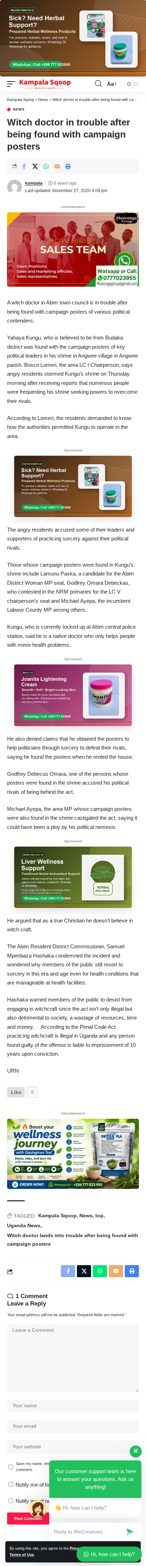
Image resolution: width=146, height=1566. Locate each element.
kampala (34, 183)
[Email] (57, 166)
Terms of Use (22, 1555)
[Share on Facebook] (24, 166)
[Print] (68, 166)
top (99, 1215)
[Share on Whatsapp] (46, 166)
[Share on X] (35, 166)
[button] (13, 84)
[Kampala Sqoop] (45, 84)
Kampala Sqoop (57, 1215)
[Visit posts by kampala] (14, 187)
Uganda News (23, 1225)
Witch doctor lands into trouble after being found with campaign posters (72, 1240)
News (19, 109)
